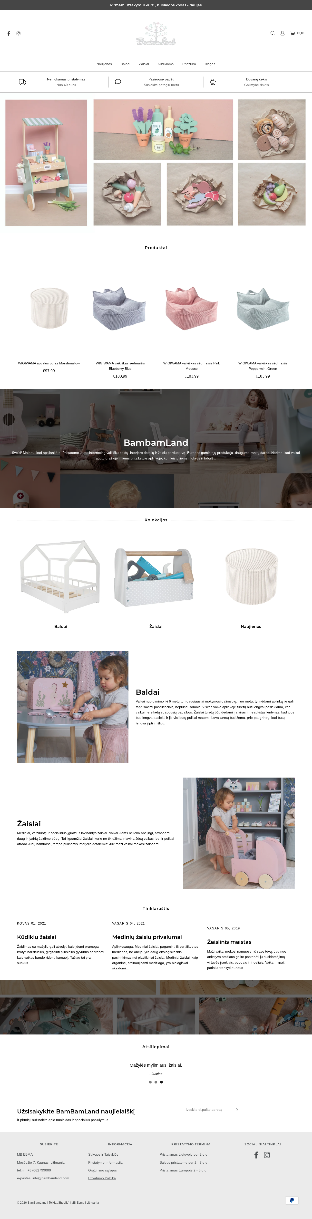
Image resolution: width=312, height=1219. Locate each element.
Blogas (210, 64)
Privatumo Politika (102, 1178)
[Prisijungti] (280, 33)
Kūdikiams (166, 64)
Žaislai (144, 64)
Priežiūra (189, 64)
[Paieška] (270, 33)
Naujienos (104, 64)
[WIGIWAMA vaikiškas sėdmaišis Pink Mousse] (192, 308)
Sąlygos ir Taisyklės (103, 1154)
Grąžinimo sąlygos (102, 1170)
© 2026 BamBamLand (32, 1202)
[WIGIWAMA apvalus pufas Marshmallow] (49, 308)
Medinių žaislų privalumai (147, 937)
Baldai (125, 64)
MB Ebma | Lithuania (85, 1202)
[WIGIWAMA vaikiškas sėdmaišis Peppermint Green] (263, 308)
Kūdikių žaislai (36, 937)
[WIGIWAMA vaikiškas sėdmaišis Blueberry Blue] (120, 308)
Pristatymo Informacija (105, 1162)
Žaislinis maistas (229, 942)
